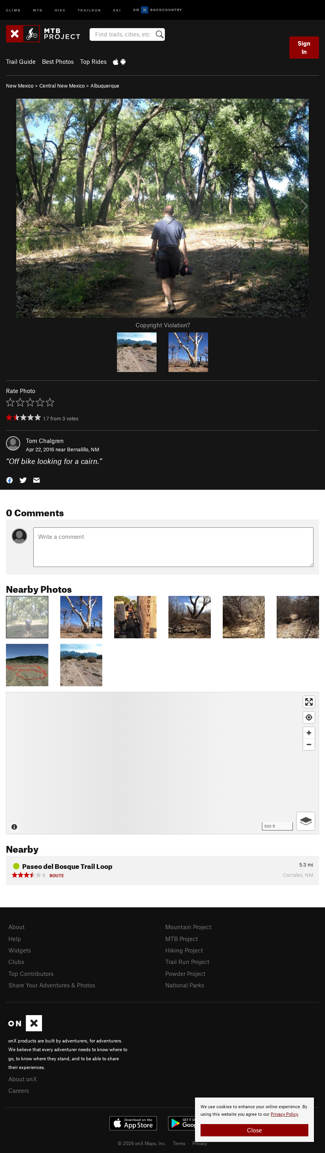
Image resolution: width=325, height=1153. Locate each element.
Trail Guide (21, 61)
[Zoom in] (309, 733)
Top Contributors (31, 973)
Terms (179, 1143)
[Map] (162, 763)
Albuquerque (104, 85)
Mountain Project (188, 926)
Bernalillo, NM (83, 449)
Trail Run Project (187, 961)
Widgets (19, 950)
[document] (254, 1119)
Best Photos (58, 61)
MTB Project (181, 938)
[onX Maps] (25, 1029)
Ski (117, 9)
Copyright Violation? (163, 324)
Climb (13, 9)
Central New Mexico (62, 85)
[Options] (306, 821)
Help (14, 938)
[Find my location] (309, 717)
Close (254, 1130)
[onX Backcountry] (157, 10)
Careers (18, 1090)
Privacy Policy (284, 1114)
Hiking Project (184, 950)
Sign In (304, 47)
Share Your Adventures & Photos (51, 985)
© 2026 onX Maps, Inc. (142, 1143)
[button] (9, 479)
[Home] (47, 33)
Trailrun (89, 9)
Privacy (199, 1143)
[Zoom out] (309, 744)
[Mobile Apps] (119, 61)
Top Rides (93, 61)
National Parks (184, 985)
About (16, 926)
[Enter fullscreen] (309, 702)
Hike (60, 9)
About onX (22, 1078)
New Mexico (20, 85)
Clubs (16, 961)
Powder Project (185, 973)
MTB (38, 9)
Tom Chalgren (45, 440)
